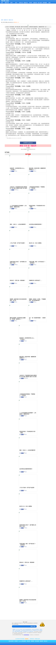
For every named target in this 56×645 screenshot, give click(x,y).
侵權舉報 (32, 641)
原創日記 (26, 2)
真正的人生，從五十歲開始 (35, 243)
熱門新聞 (45, 2)
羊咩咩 (30, 2)
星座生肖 (35, 2)
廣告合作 (45, 641)
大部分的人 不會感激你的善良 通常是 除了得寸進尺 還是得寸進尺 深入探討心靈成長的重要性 (18, 188)
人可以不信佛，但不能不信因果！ (17, 243)
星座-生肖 (11, 20)
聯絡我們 (26, 638)
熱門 (11, 2)
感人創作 (40, 2)
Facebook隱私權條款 (22, 641)
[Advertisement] (28, 11)
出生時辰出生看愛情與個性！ (35, 224)
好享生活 (21, 2)
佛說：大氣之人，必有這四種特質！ (18, 224)
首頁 (2, 2)
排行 (16, 2)
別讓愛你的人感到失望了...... (35, 280)
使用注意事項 (11, 641)
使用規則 (16, 641)
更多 (50, 2)
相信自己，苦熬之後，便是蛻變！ (17, 280)
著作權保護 (37, 641)
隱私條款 (28, 641)
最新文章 (7, 2)
